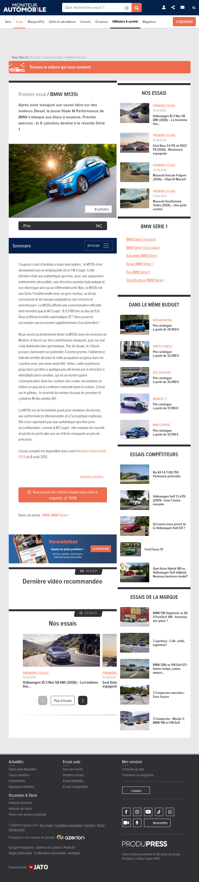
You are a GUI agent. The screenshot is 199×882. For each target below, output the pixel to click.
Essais (19, 21)
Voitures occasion (20, 802)
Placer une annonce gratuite (27, 814)
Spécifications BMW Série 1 (145, 280)
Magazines (149, 21)
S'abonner (184, 21)
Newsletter (160, 822)
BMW (46, 515)
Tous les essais (73, 769)
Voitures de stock (20, 808)
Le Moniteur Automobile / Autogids (57, 853)
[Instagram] (137, 812)
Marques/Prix (36, 21)
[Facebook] (126, 812)
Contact (136, 790)
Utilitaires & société (125, 21)
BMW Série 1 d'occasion (143, 247)
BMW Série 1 (59, 515)
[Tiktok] (159, 812)
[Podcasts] (137, 823)
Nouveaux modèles (21, 786)
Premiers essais (73, 774)
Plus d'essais (63, 700)
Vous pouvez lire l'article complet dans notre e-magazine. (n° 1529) (65, 494)
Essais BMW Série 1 (139, 263)
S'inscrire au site (133, 769)
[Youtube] (148, 812)
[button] (82, 700)
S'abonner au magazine (138, 774)
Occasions (101, 21)
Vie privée (46, 825)
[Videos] (126, 823)
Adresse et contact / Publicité (55, 847)
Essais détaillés (73, 780)
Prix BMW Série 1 (138, 272)
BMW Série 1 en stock (141, 239)
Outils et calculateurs (62, 21)
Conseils (85, 21)
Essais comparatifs (75, 786)
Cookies (90, 825)
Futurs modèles (19, 774)
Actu (8, 21)
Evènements (17, 780)
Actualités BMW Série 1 (142, 255)
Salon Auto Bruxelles (22, 769)
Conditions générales (69, 825)
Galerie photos (91, 477)
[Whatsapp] (170, 812)
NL (194, 7)
